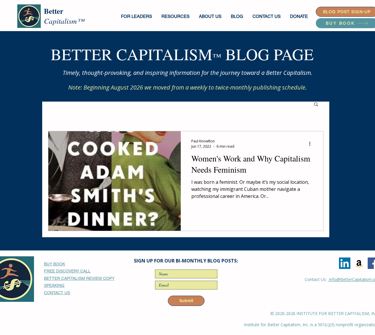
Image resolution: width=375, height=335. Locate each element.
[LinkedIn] (344, 263)
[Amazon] (359, 263)
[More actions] (311, 143)
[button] (137, 16)
